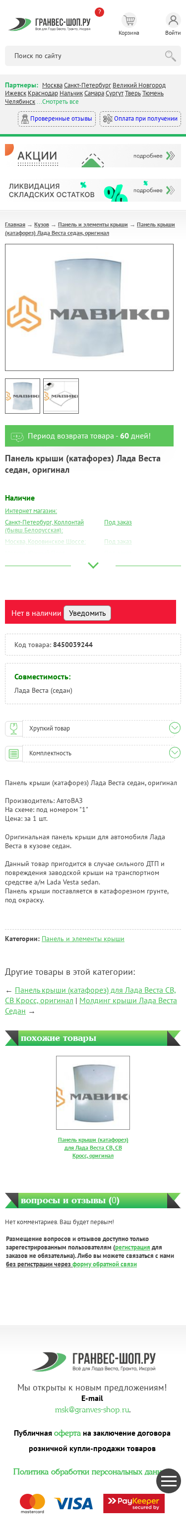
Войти (173, 32)
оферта (67, 1431)
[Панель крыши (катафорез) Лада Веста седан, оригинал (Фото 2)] (60, 396)
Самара (94, 93)
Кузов (41, 224)
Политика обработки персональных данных (92, 1470)
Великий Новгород (139, 85)
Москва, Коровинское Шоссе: (45, 541)
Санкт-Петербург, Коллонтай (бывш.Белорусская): (44, 526)
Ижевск (15, 93)
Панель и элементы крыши (93, 224)
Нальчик (71, 93)
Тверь (133, 93)
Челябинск (20, 101)
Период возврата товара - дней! (89, 435)
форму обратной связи (104, 1264)
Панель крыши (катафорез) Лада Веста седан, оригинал (90, 228)
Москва (52, 85)
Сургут (115, 93)
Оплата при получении (145, 118)
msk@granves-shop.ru (92, 1408)
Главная (15, 224)
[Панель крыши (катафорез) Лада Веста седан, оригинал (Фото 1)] (22, 396)
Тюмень (153, 93)
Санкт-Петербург (87, 85)
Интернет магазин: (31, 511)
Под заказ (118, 522)
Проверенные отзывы (60, 118)
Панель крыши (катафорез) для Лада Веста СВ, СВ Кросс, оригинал (93, 1147)
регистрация (132, 1247)
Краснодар (43, 93)
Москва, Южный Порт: (35, 553)
